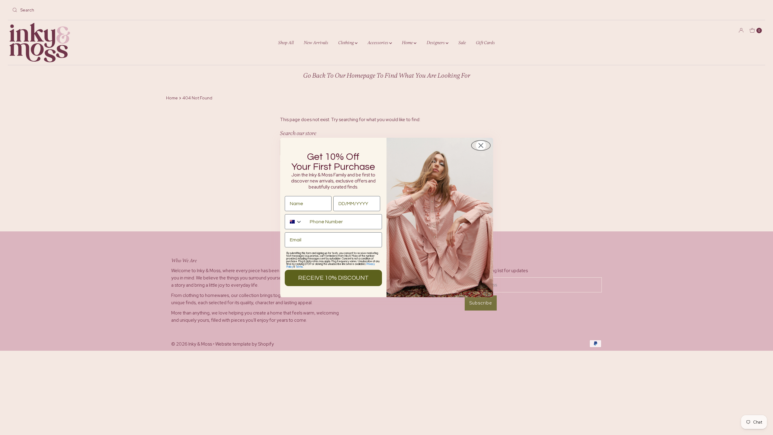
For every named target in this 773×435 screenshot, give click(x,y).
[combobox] (296, 221)
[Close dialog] (481, 145)
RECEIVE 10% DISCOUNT (333, 278)
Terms (299, 267)
